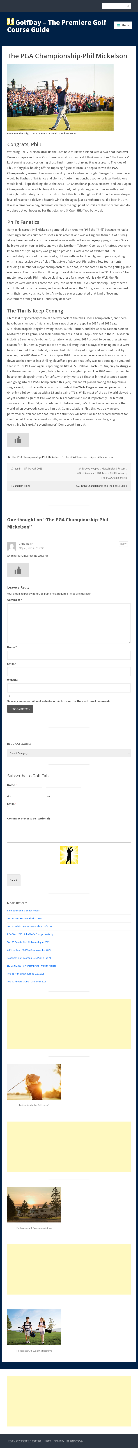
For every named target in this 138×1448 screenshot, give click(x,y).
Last (48, 796)
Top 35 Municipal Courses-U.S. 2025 (25, 973)
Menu (125, 25)
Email (11, 663)
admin (18, 468)
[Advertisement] (69, 1024)
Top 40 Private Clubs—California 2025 (27, 981)
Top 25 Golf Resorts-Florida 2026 (24, 918)
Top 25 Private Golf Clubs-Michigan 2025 (28, 942)
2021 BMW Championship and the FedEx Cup (100, 485)
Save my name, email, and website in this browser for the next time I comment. (58, 701)
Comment (14, 599)
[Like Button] (18, 440)
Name (12, 647)
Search (128, 5)
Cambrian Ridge (21, 485)
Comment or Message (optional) (28, 818)
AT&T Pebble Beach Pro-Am (89, 366)
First (9, 796)
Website (12, 680)
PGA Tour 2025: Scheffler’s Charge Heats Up (30, 934)
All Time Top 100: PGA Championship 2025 (29, 950)
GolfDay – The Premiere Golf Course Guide (56, 26)
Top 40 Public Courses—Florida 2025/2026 (29, 926)
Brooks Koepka (90, 468)
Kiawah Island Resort (113, 468)
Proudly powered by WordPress (24, 1440)
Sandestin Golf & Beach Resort (23, 910)
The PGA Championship (114, 477)
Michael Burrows (73, 1440)
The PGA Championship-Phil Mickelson (36, 457)
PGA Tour (101, 473)
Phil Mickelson (117, 473)
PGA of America (85, 473)
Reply (123, 543)
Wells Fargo (86, 387)
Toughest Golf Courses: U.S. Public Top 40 (29, 957)
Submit (14, 880)
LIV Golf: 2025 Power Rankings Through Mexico (31, 965)
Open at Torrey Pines (26, 419)
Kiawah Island (83, 152)
